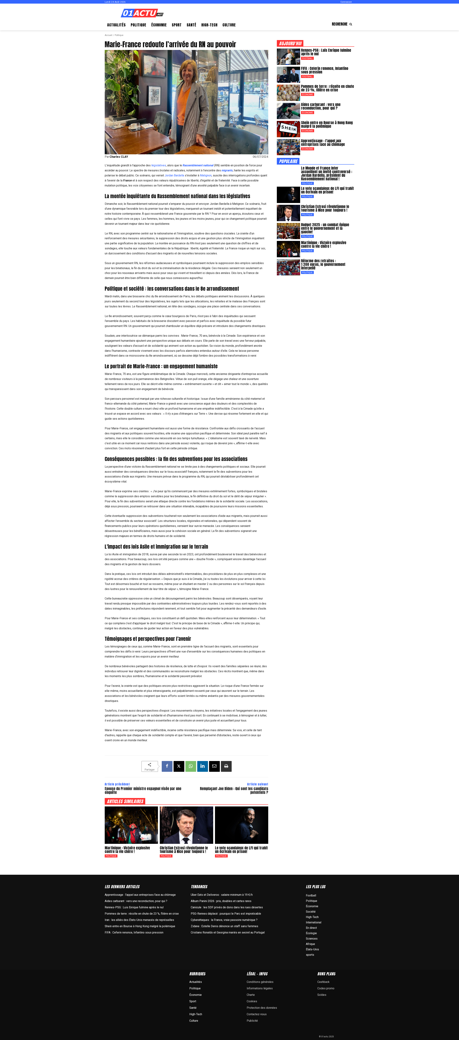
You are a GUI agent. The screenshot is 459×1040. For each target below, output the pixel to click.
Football (307, 58)
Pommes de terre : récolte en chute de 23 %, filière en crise (327, 88)
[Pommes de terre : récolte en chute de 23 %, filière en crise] (288, 93)
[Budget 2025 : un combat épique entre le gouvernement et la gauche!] (288, 231)
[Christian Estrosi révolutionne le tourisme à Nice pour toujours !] (186, 825)
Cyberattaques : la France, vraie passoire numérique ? (224, 920)
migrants (227, 170)
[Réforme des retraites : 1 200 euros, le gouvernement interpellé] (288, 267)
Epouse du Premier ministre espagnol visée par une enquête (143, 790)
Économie (307, 94)
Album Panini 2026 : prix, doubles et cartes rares (221, 901)
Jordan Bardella (174, 175)
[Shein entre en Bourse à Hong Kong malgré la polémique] (288, 129)
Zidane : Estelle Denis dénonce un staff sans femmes (224, 926)
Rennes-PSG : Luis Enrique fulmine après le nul (326, 52)
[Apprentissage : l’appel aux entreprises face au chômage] (288, 147)
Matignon (206, 175)
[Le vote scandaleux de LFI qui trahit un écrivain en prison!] (241, 825)
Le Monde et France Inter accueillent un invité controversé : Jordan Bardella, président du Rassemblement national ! (326, 173)
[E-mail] (214, 766)
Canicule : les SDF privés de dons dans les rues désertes (227, 907)
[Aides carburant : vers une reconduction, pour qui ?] (288, 111)
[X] (179, 766)
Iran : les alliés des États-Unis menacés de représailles (139, 920)
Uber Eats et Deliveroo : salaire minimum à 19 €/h (222, 894)
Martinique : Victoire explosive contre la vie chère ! (127, 849)
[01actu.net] (142, 13)
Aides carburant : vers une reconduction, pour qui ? (320, 106)
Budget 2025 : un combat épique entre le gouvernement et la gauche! (325, 228)
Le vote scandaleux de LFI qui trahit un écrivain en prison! (241, 849)
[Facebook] (167, 766)
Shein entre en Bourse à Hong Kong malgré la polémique (327, 124)
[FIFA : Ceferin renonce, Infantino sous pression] (288, 75)
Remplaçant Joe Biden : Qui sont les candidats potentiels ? (234, 790)
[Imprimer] (226, 766)
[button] (343, 24)
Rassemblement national (198, 165)
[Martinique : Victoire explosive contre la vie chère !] (131, 825)
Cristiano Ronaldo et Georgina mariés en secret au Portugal (228, 932)
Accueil (108, 35)
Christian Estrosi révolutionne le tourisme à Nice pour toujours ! (184, 849)
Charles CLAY (119, 156)
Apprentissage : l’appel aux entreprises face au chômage (323, 142)
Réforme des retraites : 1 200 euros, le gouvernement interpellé (323, 264)
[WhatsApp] (190, 766)
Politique (119, 35)
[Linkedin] (202, 766)
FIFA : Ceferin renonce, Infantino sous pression (324, 70)
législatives (158, 165)
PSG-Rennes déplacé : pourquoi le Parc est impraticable (226, 913)
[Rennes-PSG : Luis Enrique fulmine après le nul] (288, 57)
